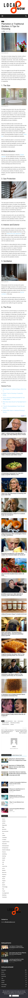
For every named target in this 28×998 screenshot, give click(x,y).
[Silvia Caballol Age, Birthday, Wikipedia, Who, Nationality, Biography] (4, 954)
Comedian (4, 837)
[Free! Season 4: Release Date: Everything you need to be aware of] (4, 947)
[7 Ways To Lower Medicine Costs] (4, 803)
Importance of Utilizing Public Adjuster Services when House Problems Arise (17, 767)
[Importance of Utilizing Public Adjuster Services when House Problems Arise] (4, 767)
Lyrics (3, 868)
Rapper (4, 876)
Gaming (4, 856)
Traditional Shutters (5, 724)
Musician (4, 872)
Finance (4, 852)
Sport (3, 882)
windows (12, 724)
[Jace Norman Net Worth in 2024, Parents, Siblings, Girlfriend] (4, 961)
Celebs (3, 835)
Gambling (4, 854)
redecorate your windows (15, 722)
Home (2, 19)
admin (4, 31)
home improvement (9, 721)
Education (4, 843)
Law (3, 862)
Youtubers (4, 897)
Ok (10, 995)
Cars (3, 833)
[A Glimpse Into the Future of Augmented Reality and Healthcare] (4, 797)
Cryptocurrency (5, 841)
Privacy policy (15, 995)
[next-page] (4, 778)
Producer (4, 874)
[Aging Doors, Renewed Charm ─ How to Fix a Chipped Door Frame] (4, 760)
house (15, 721)
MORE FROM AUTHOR (17, 755)
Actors (3, 819)
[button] (2, 16)
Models (4, 870)
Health (3, 858)
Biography (4, 825)
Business (4, 829)
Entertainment (5, 845)
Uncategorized (5, 893)
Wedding (4, 895)
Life (3, 864)
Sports (3, 884)
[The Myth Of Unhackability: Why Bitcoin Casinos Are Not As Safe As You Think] (4, 784)
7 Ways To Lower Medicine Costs (16, 802)
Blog (3, 827)
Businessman (5, 831)
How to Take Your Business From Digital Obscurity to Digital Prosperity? (7, 731)
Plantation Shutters (5, 722)
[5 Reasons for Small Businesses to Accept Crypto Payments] (4, 790)
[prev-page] (2, 778)
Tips (3, 889)
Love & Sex (4, 866)
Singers (4, 880)
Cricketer (4, 839)
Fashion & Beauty (6, 849)
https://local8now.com (14, 748)
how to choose (20, 721)
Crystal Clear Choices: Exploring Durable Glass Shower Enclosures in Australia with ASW (17, 773)
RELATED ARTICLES (6, 755)
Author (3, 823)
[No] (26, 993)
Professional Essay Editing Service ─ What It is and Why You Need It (21, 731)
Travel (3, 891)
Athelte (3, 821)
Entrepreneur (5, 847)
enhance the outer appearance (14, 233)
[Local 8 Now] (14, 7)
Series (3, 878)
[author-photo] (14, 744)
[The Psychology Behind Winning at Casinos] (4, 810)
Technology (4, 886)
